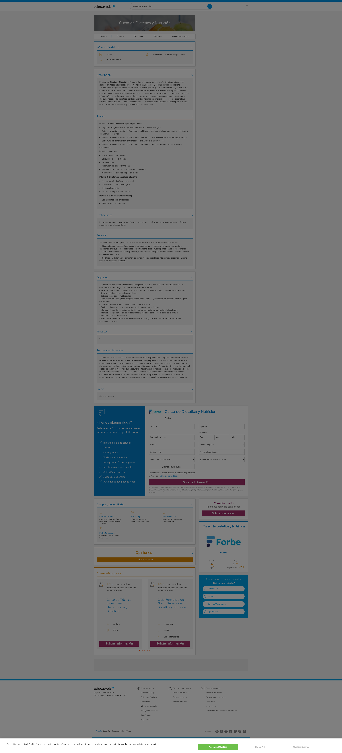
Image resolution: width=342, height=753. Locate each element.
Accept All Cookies (218, 747)
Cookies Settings (301, 747)
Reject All (260, 747)
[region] (171, 745)
